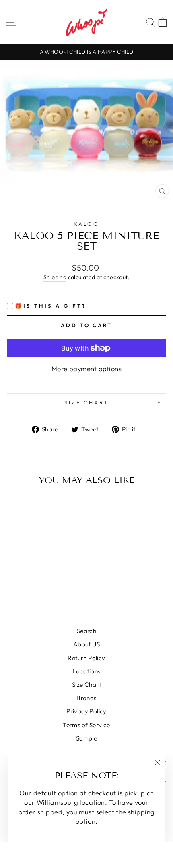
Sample (86, 738)
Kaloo (87, 224)
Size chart (86, 402)
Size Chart (86, 684)
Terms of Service (86, 725)
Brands (86, 698)
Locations (87, 671)
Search (86, 631)
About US (86, 644)
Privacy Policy (86, 711)
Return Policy (86, 658)
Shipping (54, 277)
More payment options (86, 368)
